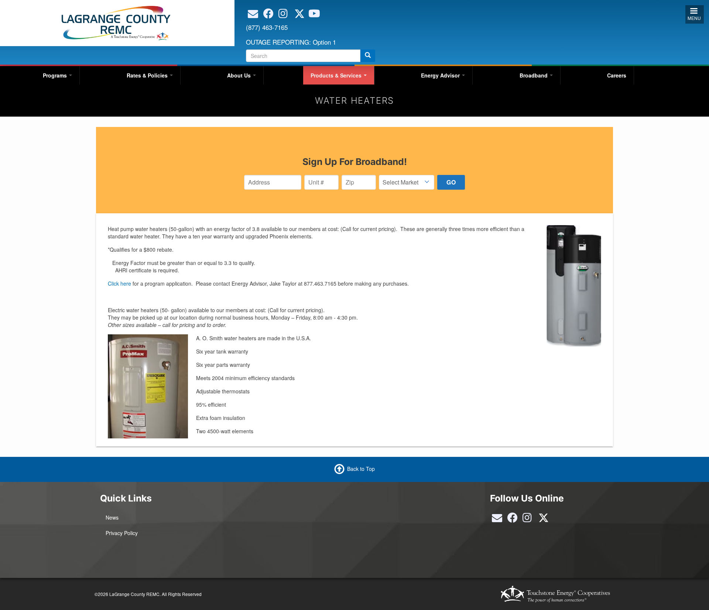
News (112, 517)
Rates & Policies (148, 75)
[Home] (114, 22)
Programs (55, 75)
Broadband (534, 75)
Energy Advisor (441, 75)
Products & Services (337, 75)
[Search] (367, 55)
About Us (239, 75)
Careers (616, 75)
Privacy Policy (122, 533)
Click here (119, 283)
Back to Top (361, 468)
